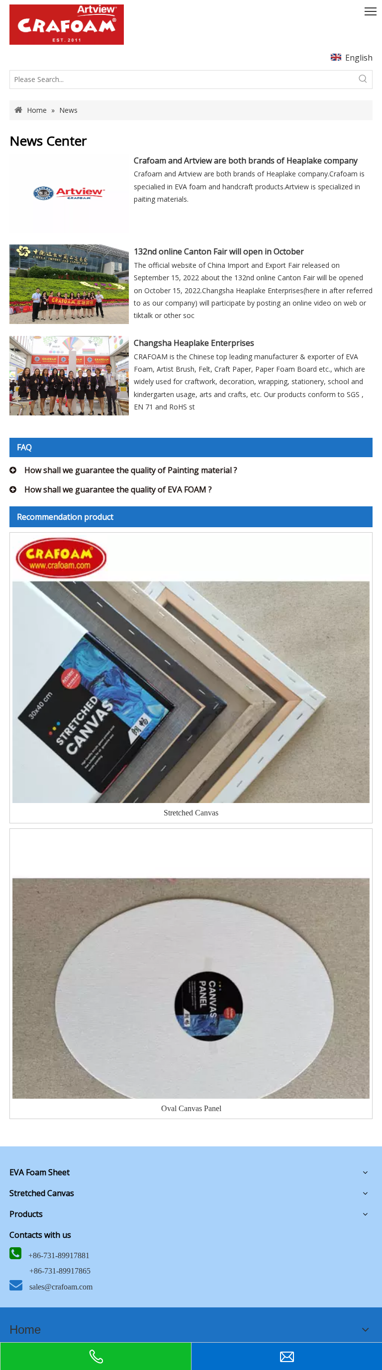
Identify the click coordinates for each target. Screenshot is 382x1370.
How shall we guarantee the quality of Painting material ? (130, 470)
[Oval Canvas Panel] (191, 1009)
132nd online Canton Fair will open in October (219, 251)
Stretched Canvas (191, 812)
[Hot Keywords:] (363, 79)
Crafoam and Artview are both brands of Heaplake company (246, 160)
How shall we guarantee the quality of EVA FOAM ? (118, 489)
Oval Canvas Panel (191, 1108)
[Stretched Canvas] (191, 713)
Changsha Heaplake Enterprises (194, 342)
